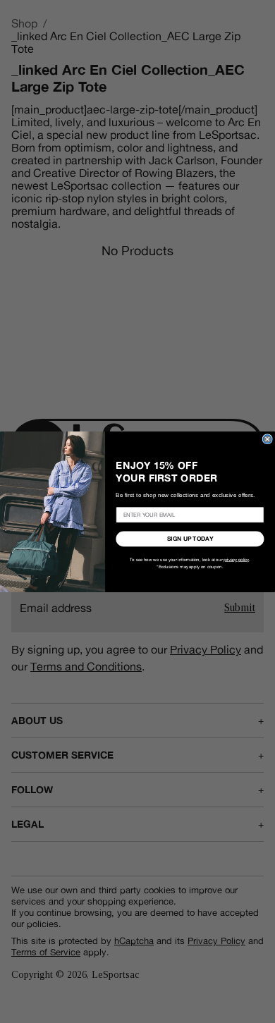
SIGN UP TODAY (190, 539)
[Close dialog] (267, 438)
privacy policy (236, 559)
